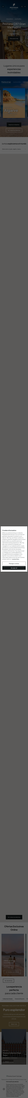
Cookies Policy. (15, 559)
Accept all (14, 568)
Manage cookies (14, 563)
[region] (14, 549)
